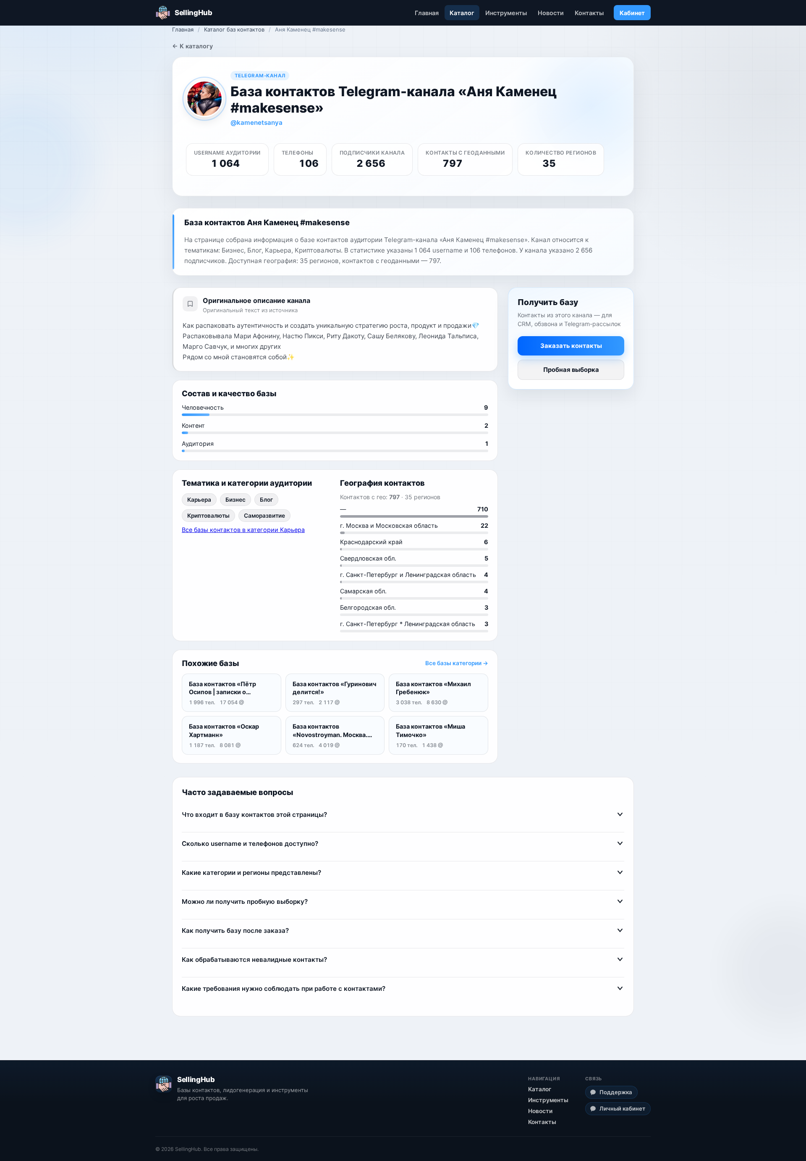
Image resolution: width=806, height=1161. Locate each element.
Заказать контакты (571, 346)
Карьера (199, 499)
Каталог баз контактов (234, 29)
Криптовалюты (208, 515)
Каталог (462, 12)
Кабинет (632, 12)
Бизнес (235, 499)
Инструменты (506, 12)
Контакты (589, 12)
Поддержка (615, 1092)
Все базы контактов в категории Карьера (243, 529)
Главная (427, 12)
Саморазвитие (264, 515)
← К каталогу (192, 46)
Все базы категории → (456, 663)
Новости (551, 12)
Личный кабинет (622, 1108)
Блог (266, 499)
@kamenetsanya (256, 122)
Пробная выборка (571, 370)
